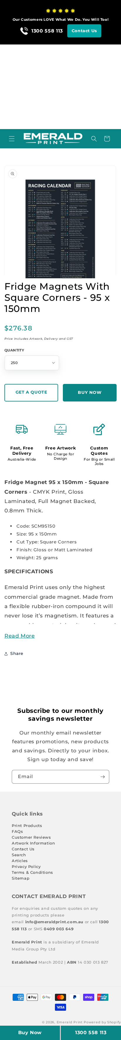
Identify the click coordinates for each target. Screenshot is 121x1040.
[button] (11, 138)
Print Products (27, 825)
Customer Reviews (31, 837)
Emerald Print (70, 1022)
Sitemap (20, 878)
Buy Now (30, 1032)
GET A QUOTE (31, 392)
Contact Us (84, 30)
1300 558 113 (90, 1032)
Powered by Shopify (102, 1022)
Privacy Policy (26, 866)
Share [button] (16, 653)
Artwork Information (33, 843)
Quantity (14, 350)
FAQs (17, 831)
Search (19, 854)
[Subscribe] (102, 777)
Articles (20, 860)
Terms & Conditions (32, 872)
